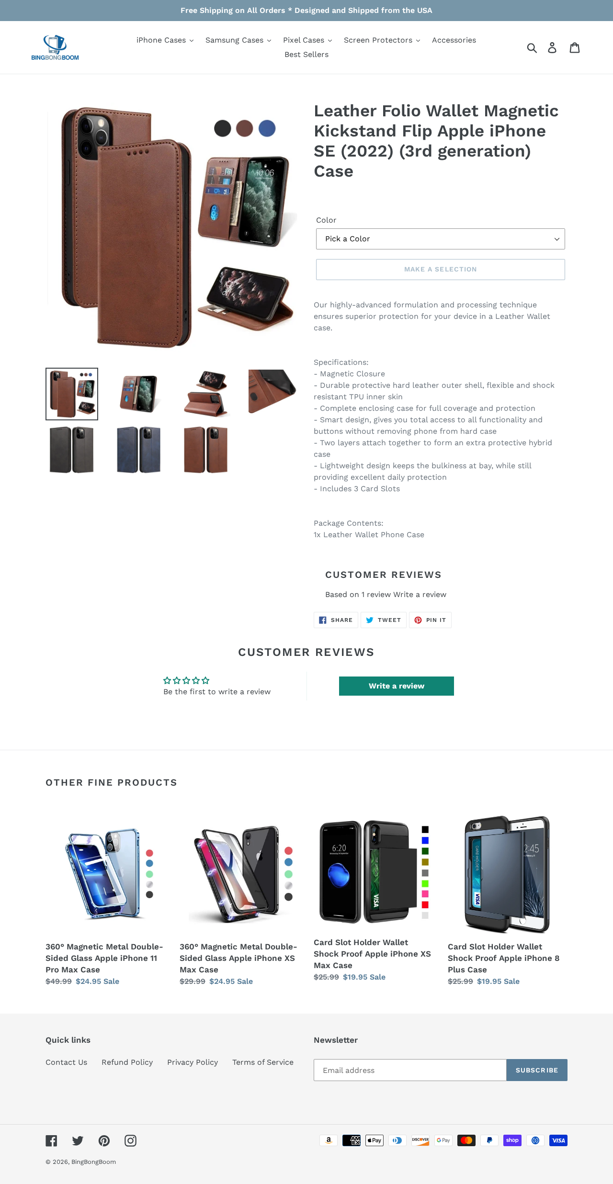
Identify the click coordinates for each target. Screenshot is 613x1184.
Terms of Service (263, 1062)
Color (326, 220)
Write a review (419, 594)
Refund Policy (127, 1062)
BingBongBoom (93, 1161)
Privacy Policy (192, 1062)
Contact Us (66, 1062)
